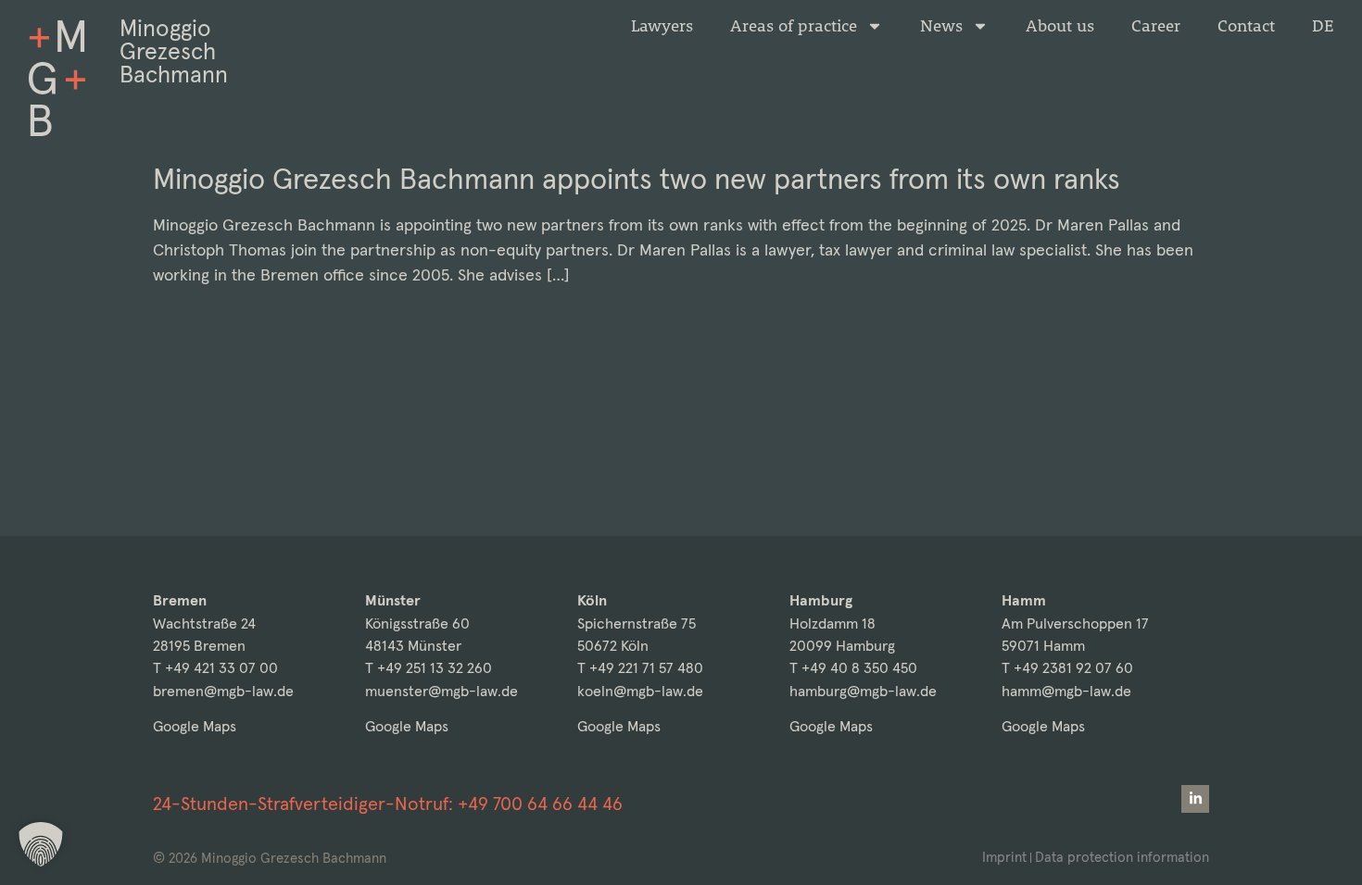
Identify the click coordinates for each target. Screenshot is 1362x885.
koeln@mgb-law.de (640, 691)
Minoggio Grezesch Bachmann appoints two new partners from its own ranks (636, 178)
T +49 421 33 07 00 (215, 668)
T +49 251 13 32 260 (428, 668)
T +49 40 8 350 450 (853, 668)
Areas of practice (793, 26)
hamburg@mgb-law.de (863, 691)
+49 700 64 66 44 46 (540, 804)
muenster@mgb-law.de (441, 691)
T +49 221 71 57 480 (640, 668)
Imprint (1004, 857)
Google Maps (194, 726)
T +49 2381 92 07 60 (1067, 668)
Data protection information (1122, 857)
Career (1155, 26)
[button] (41, 844)
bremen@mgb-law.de (223, 691)
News (941, 26)
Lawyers (662, 26)
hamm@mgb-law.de (1066, 691)
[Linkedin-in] (1195, 799)
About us (1060, 26)
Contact (1246, 26)
